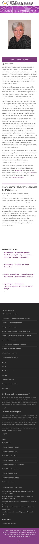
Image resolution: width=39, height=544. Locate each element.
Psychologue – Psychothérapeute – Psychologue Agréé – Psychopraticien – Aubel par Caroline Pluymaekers (18, 254)
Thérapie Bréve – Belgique (9, 327)
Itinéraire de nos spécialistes (10, 384)
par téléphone (29, 200)
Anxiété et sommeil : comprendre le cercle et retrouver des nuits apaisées (18, 508)
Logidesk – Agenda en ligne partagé (12, 322)
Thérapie (4, 375)
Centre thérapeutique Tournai (10, 456)
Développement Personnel (9, 353)
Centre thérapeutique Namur (10, 460)
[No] (37, 536)
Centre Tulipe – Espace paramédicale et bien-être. (16, 318)
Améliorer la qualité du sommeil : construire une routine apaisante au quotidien (17, 497)
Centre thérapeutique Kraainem (11, 469)
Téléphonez (18, 170)
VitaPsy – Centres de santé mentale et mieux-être (16, 331)
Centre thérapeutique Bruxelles (10, 447)
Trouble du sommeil (7, 371)
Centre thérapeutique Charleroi (10, 477)
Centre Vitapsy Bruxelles (9, 482)
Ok (19, 540)
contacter (16, 198)
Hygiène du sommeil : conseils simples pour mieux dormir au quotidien (19, 503)
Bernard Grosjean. (18, 177)
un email (32, 173)
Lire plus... (5, 433)
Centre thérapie (6, 443)
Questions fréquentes (8, 379)
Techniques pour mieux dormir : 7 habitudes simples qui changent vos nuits (17, 492)
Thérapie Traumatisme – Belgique (11, 348)
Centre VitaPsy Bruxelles (9, 523)
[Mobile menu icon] (35, 3)
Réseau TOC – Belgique (9, 340)
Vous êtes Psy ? (6, 388)
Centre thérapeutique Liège (9, 451)
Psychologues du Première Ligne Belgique (14, 344)
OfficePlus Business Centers (10, 314)
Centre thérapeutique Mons (9, 473)
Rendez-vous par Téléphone (19, 60)
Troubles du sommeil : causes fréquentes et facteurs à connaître (17, 513)
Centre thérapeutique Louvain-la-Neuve (13, 464)
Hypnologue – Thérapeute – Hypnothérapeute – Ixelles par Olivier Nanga (18, 286)
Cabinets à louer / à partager (10, 357)
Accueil (4, 366)
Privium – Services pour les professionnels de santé (16, 335)
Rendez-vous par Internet (19, 54)
